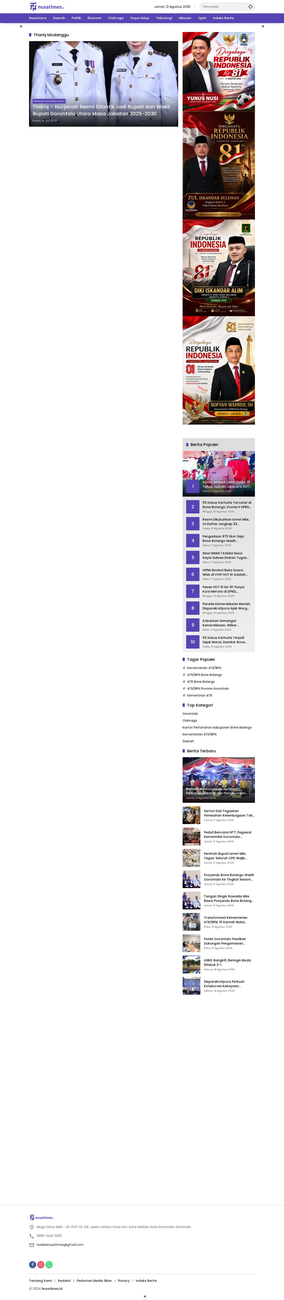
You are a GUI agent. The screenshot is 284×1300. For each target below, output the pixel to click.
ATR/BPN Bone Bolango (204, 675)
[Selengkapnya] (142, 1217)
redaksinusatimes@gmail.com (60, 1244)
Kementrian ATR (199, 695)
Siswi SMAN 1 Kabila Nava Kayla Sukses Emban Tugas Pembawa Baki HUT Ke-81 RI (225, 555)
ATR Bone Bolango (201, 681)
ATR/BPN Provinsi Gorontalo (208, 688)
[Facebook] (32, 1264)
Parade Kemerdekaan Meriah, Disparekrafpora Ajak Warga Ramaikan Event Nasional (226, 606)
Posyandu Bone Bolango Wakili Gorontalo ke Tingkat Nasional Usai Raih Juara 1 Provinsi (229, 877)
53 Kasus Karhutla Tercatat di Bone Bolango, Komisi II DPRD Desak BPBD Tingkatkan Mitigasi (227, 505)
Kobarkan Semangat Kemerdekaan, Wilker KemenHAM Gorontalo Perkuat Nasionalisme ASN (224, 623)
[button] (250, 6)
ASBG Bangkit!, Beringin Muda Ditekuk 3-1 (227, 962)
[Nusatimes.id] (47, 6)
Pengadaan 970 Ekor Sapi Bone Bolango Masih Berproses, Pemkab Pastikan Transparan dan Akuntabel (225, 538)
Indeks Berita (146, 1280)
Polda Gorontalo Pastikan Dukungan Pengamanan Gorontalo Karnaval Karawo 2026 (227, 941)
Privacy (124, 1280)
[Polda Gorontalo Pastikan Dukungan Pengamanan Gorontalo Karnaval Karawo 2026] (191, 943)
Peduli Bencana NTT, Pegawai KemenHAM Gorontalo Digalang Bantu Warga (227, 834)
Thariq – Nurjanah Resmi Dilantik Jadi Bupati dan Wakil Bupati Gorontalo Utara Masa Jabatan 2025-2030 (101, 110)
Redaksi (64, 1280)
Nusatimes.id (52, 1288)
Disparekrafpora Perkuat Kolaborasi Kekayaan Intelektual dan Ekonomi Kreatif (229, 984)
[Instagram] (40, 1264)
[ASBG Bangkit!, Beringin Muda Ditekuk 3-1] (191, 964)
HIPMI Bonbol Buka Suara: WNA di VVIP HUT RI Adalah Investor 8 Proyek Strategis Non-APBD (224, 572)
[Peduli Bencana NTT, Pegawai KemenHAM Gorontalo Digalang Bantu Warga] (191, 836)
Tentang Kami (40, 1280)
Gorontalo (190, 713)
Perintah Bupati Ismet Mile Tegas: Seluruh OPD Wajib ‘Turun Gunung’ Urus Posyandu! (229, 856)
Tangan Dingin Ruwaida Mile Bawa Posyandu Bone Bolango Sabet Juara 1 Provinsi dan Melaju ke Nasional (229, 898)
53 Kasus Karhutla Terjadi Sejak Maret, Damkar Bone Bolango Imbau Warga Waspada (224, 640)
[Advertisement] (216, 1065)
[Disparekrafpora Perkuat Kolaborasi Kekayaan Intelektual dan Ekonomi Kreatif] (191, 986)
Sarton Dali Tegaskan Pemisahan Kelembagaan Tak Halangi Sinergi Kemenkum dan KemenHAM (229, 813)
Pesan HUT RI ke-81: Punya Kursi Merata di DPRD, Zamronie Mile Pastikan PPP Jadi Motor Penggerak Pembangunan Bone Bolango (226, 589)
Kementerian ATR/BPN (204, 668)
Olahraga (190, 720)
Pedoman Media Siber (94, 1280)
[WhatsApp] (49, 1264)
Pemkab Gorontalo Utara (49, 101)
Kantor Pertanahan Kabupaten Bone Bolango (217, 727)
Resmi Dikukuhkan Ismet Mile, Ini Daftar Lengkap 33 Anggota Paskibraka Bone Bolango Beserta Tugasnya (226, 521)
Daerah (188, 741)
